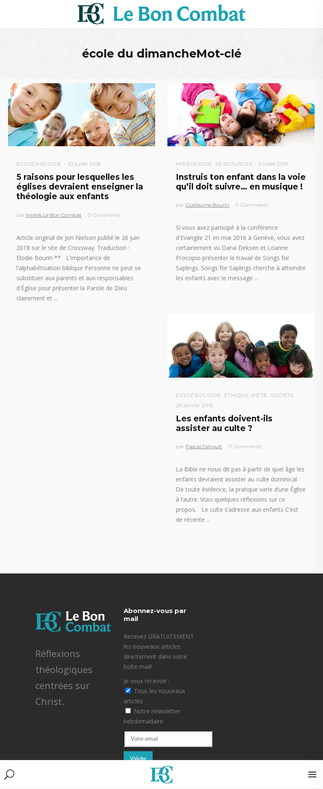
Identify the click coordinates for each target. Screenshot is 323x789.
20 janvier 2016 (194, 405)
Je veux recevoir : (146, 681)
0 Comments (103, 215)
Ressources (234, 163)
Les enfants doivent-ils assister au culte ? (224, 423)
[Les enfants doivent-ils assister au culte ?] (241, 346)
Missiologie (194, 163)
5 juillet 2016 (273, 163)
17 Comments (245, 446)
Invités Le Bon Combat (54, 215)
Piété (259, 395)
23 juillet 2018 (84, 163)
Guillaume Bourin (207, 205)
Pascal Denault (203, 446)
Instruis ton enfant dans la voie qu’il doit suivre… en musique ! (241, 182)
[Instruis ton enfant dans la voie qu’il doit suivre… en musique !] (241, 114)
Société (282, 395)
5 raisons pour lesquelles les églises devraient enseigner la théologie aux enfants (79, 187)
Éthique (236, 395)
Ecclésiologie (39, 163)
